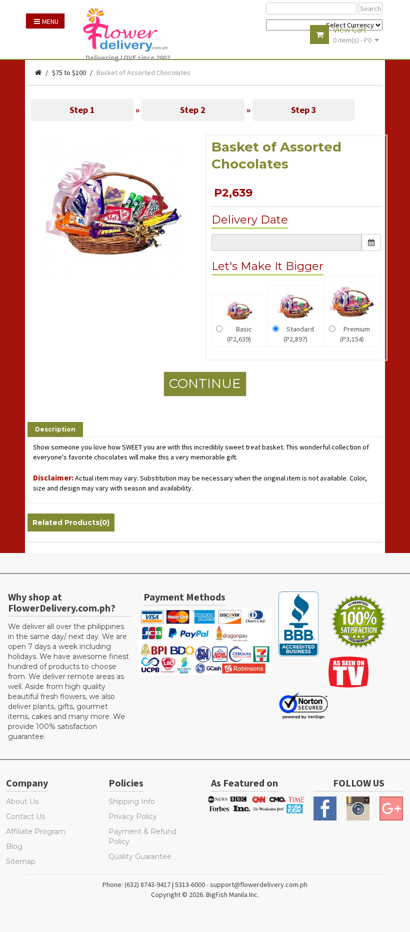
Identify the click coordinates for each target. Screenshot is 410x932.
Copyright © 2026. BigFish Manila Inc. (205, 894)
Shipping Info (131, 801)
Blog (14, 846)
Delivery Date (250, 219)
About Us (22, 801)
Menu (50, 21)
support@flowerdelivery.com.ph (259, 884)
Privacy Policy (132, 816)
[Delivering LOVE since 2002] (130, 30)
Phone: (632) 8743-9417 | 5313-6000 (153, 884)
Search (370, 8)
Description (55, 429)
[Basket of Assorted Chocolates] (114, 206)
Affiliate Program (36, 831)
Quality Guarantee (140, 856)
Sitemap (21, 861)
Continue (205, 384)
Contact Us (25, 816)
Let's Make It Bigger (268, 266)
